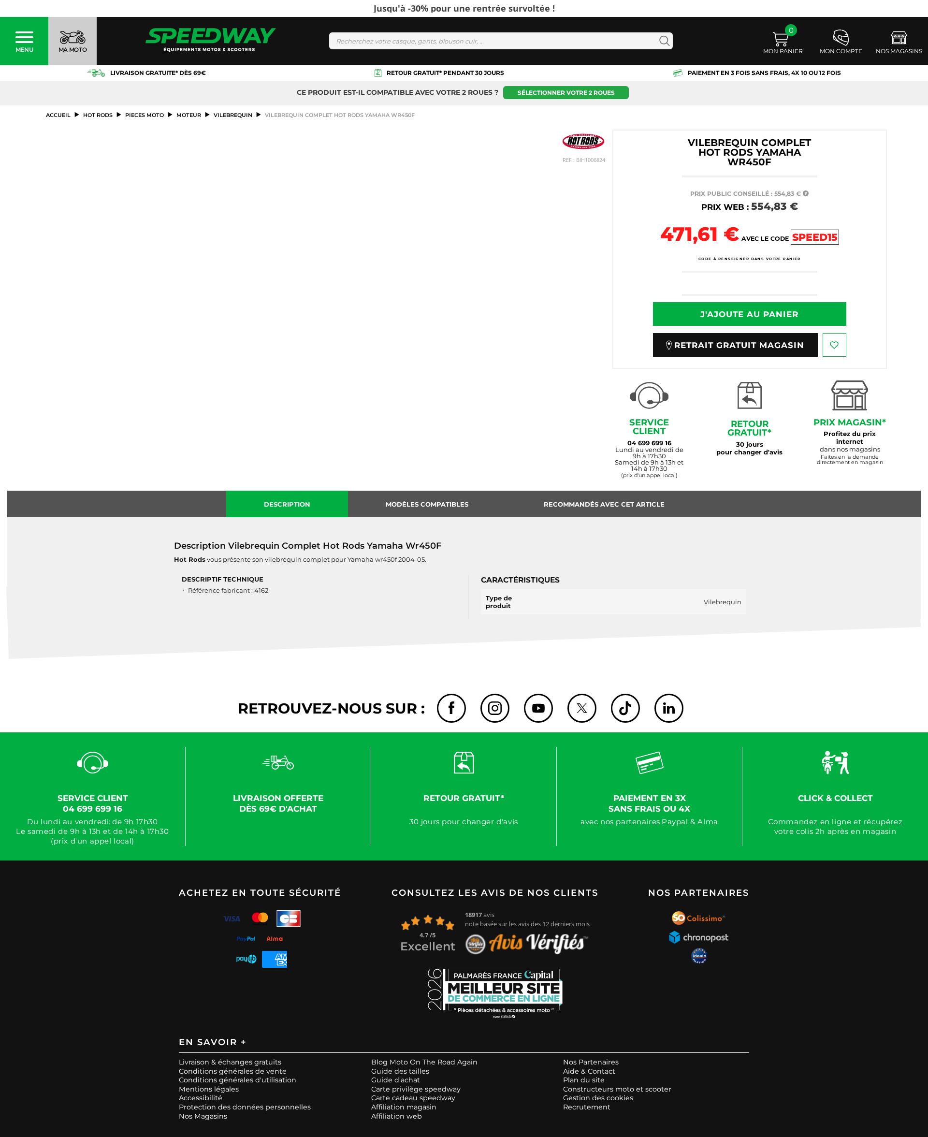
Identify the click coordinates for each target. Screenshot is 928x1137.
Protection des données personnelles (245, 1107)
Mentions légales (209, 1089)
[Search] (662, 40)
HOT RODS (98, 115)
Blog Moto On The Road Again (424, 1062)
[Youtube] (538, 708)
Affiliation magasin (403, 1107)
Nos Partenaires (591, 1062)
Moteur (188, 115)
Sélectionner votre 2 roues (566, 92)
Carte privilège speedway (416, 1089)
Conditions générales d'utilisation (237, 1080)
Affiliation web (396, 1116)
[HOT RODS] (583, 141)
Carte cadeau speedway (413, 1097)
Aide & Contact (589, 1071)
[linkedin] (668, 708)
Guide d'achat (395, 1080)
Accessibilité (200, 1097)
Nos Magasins (203, 1116)
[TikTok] (625, 708)
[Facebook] (451, 708)
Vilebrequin (233, 115)
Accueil (58, 115)
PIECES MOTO (144, 115)
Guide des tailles (400, 1071)
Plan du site (584, 1080)
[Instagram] (494, 708)
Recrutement (586, 1107)
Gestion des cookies (598, 1097)
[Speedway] (210, 41)
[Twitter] (581, 708)
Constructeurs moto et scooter (617, 1089)
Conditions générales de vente (233, 1071)
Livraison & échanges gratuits (230, 1062)
